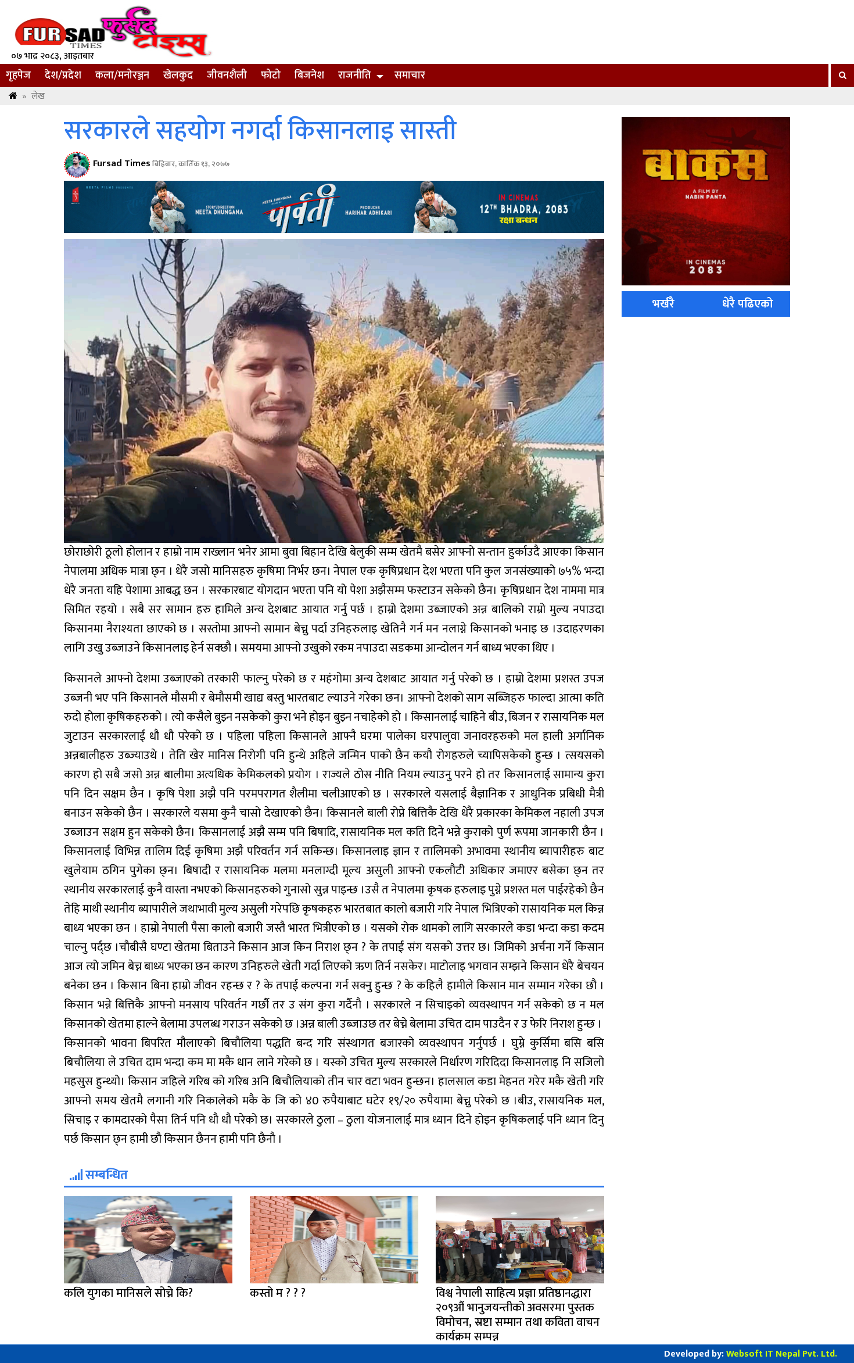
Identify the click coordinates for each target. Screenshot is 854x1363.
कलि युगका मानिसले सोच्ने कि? (128, 1293)
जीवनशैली (227, 75)
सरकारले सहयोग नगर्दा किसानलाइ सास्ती (260, 131)
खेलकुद (178, 75)
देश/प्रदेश (63, 75)
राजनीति (354, 75)
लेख (38, 96)
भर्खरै (663, 304)
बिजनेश (309, 75)
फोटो (271, 75)
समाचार (409, 75)
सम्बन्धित (105, 1175)
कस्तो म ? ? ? (278, 1293)
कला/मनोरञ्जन (122, 75)
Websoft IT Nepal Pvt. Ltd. (781, 1354)
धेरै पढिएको (747, 304)
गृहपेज (18, 75)
